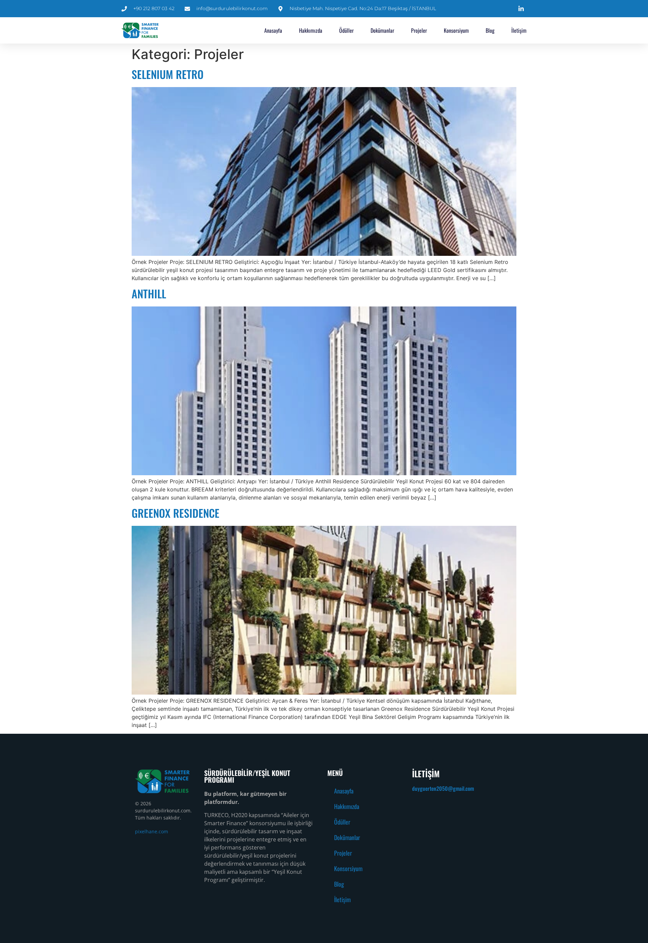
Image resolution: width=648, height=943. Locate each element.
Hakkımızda (310, 30)
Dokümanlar (382, 30)
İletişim (518, 30)
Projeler (419, 30)
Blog (490, 30)
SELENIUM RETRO (168, 74)
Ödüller (346, 30)
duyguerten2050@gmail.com (443, 788)
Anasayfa (273, 30)
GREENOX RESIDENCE (175, 513)
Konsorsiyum (456, 30)
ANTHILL (149, 293)
